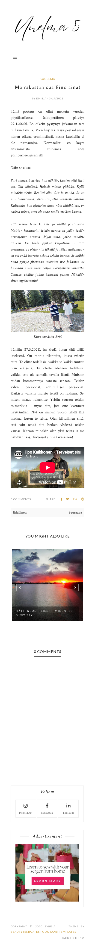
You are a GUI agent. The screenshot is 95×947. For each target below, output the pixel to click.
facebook (47, 813)
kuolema (47, 79)
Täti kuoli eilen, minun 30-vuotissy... (45, 613)
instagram (25, 813)
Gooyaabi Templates (59, 931)
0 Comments (21, 499)
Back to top (71, 938)
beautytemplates (25, 931)
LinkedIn (68, 813)
